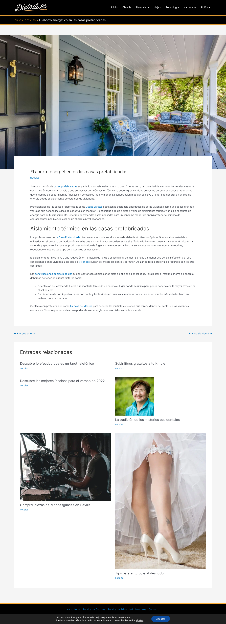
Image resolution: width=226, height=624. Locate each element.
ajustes (139, 620)
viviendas (84, 261)
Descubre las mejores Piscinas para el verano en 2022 (62, 381)
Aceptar (160, 618)
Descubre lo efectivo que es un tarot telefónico (57, 363)
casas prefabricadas (65, 186)
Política (205, 7)
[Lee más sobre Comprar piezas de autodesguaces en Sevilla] (65, 466)
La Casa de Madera (81, 306)
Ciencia (126, 7)
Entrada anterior (25, 333)
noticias (34, 177)
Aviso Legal (73, 609)
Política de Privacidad (120, 609)
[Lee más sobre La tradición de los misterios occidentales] (134, 395)
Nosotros (140, 609)
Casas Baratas (94, 206)
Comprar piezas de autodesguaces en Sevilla (55, 505)
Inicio (114, 7)
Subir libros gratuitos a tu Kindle (140, 363)
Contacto (154, 609)
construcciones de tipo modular (53, 273)
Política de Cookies (94, 609)
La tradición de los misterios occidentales (147, 420)
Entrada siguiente (200, 333)
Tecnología (172, 7)
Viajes (157, 7)
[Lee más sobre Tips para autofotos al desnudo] (160, 500)
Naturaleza (142, 7)
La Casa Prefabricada (67, 237)
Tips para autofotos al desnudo (139, 573)
